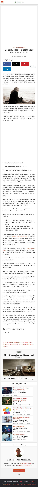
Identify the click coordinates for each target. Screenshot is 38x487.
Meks (20, 481)
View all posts (19, 471)
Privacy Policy (15, 484)
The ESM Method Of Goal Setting (20, 428)
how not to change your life (24, 465)
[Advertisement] (19, 25)
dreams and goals (27, 342)
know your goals (20, 344)
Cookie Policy (23, 484)
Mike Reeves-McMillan (20, 56)
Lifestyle (27, 388)
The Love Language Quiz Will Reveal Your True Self (20, 421)
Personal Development (19, 47)
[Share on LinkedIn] (7, 69)
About (29, 484)
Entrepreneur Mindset (18, 388)
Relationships (16, 418)
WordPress (31, 481)
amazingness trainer (25, 463)
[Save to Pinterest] (25, 64)
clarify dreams (8, 342)
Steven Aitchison (7, 395)
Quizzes (15, 409)
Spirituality (23, 400)
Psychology (28, 408)
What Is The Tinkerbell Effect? (19, 402)
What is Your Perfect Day (19, 236)
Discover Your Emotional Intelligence (20, 411)
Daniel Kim (17, 439)
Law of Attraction (17, 398)
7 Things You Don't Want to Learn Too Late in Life (20, 437)
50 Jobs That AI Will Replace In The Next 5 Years (19, 392)
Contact (34, 484)
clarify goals (16, 342)
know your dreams (9, 344)
